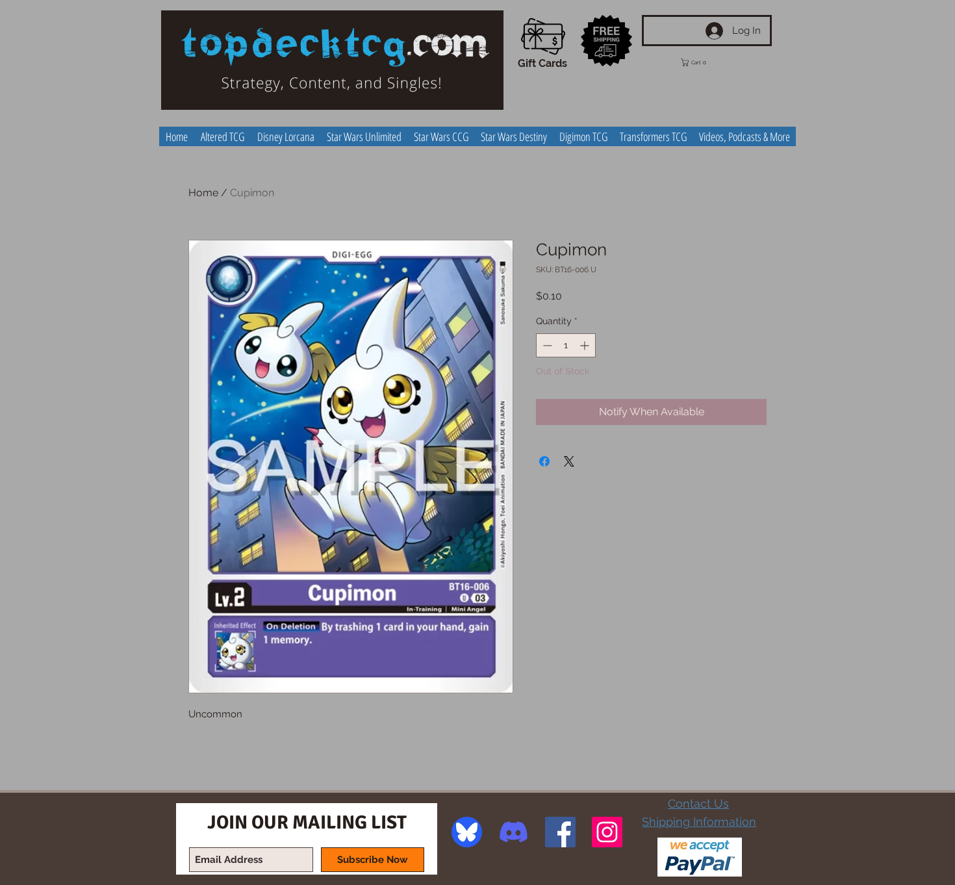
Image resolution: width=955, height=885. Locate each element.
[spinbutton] (566, 345)
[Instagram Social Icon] (607, 832)
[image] (467, 832)
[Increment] (586, 345)
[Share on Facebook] (544, 461)
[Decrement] (546, 345)
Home (203, 192)
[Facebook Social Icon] (560, 832)
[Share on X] (569, 461)
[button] (703, 62)
